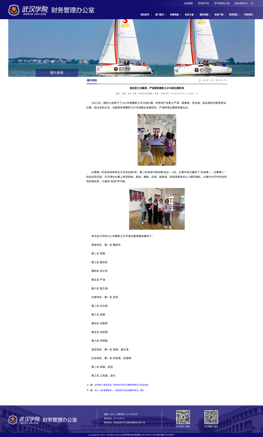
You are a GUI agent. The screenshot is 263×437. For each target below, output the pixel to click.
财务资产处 (203, 3)
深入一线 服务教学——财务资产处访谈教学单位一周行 (119, 390)
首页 (212, 80)
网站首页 (146, 14)
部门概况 (160, 14)
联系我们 (234, 14)
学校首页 (248, 14)
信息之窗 (190, 14)
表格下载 (220, 14)
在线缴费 (188, 3)
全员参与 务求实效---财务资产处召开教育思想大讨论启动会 (121, 385)
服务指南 (205, 14)
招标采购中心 (241, 3)
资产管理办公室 (222, 3)
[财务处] (51, 15)
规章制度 (175, 14)
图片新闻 (219, 80)
